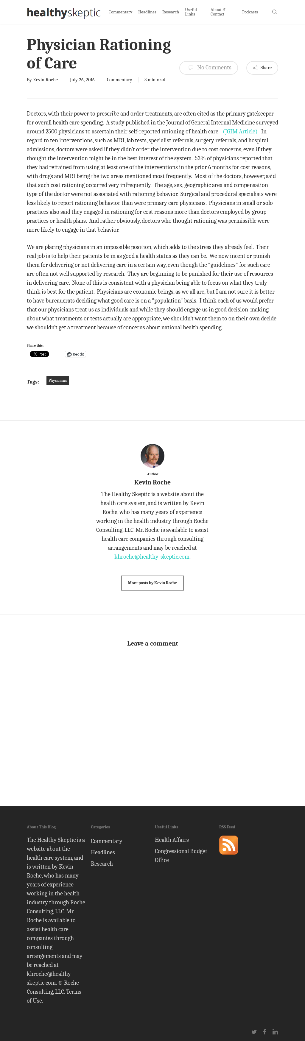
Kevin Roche (45, 79)
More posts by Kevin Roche (152, 582)
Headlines (103, 852)
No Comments (213, 67)
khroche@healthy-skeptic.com (151, 556)
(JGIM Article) (240, 131)
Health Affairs (172, 839)
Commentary (119, 79)
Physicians (58, 380)
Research (102, 863)
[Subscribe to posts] (228, 857)
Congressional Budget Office (181, 856)
